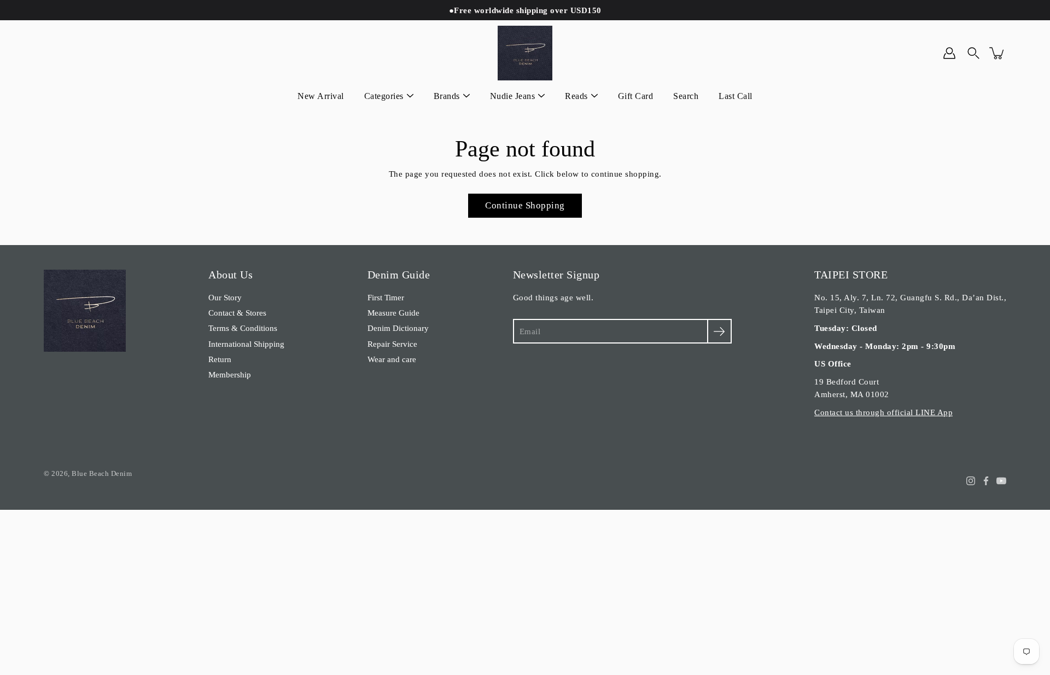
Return (219, 359)
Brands (447, 96)
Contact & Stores (237, 312)
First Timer (386, 297)
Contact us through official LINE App (883, 412)
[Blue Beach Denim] (525, 53)
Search (685, 96)
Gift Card (636, 96)
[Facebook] (986, 480)
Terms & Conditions (242, 328)
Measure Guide (393, 312)
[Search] (973, 53)
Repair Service (392, 343)
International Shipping (246, 343)
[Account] (949, 53)
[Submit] (719, 331)
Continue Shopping (525, 205)
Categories (384, 96)
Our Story (225, 297)
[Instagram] (971, 480)
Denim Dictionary (398, 328)
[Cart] (997, 53)
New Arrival (321, 96)
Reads (576, 96)
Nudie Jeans (512, 96)
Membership (229, 374)
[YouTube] (1001, 480)
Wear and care (392, 359)
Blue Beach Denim (102, 473)
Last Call (735, 96)
